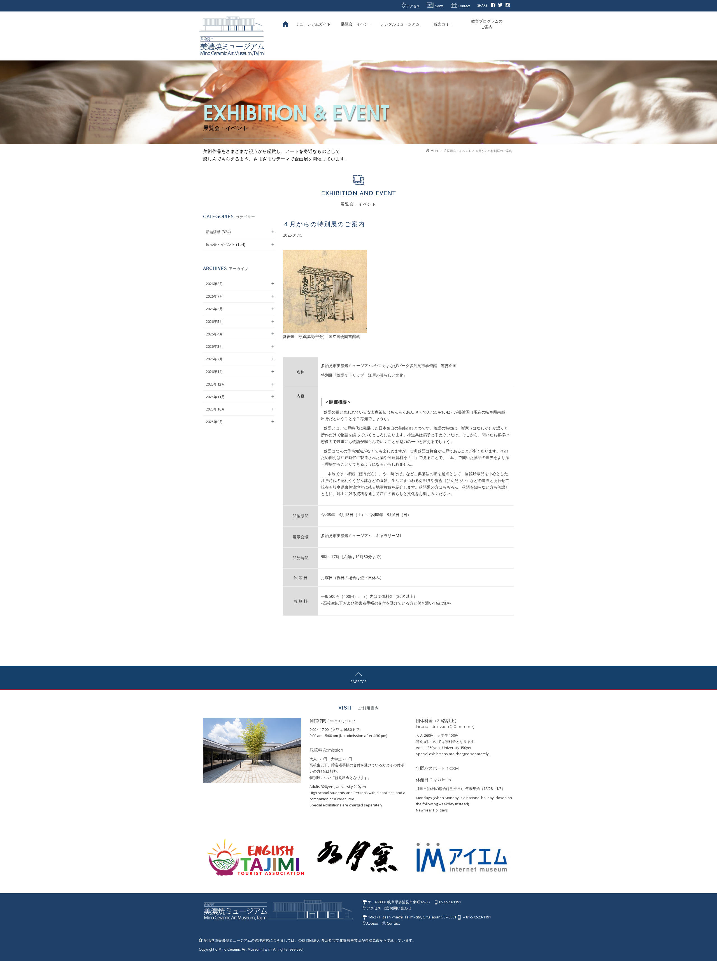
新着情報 (213, 231)
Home (435, 150)
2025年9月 (214, 421)
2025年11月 (215, 396)
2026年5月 (214, 321)
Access (372, 923)
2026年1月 (214, 371)
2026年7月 (214, 296)
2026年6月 (214, 308)
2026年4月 (214, 334)
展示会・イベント (220, 244)
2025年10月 (215, 409)
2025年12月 (215, 384)
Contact (463, 6)
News (438, 6)
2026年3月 (214, 346)
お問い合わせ (400, 908)
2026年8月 (214, 283)
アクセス (413, 6)
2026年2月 (214, 358)
